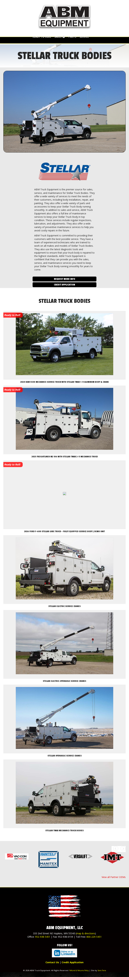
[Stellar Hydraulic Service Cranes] (64, 719)
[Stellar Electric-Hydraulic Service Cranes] (64, 644)
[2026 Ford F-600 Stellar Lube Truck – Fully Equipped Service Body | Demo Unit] (64, 495)
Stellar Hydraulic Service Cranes (65, 755)
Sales (58, 36)
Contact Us (52, 962)
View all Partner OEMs (114, 877)
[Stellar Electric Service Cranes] (64, 569)
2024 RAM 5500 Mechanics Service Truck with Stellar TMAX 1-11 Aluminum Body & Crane (64, 382)
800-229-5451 (94, 936)
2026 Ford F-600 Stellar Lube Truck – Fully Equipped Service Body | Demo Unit (64, 531)
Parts (72, 36)
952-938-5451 (42, 936)
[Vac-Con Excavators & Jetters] (16, 856)
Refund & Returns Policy (79, 970)
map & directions (85, 933)
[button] (64, 279)
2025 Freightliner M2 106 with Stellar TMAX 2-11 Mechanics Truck (65, 456)
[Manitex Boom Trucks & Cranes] (48, 859)
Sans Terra (102, 970)
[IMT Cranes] (112, 857)
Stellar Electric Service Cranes (64, 606)
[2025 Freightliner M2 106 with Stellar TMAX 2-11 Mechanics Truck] (64, 420)
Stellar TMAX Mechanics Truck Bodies (64, 830)
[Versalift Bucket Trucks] (80, 856)
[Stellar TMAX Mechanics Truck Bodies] (64, 794)
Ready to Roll (42, 36)
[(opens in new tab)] (64, 952)
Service (84, 36)
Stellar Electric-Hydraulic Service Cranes (64, 681)
